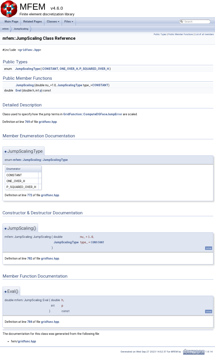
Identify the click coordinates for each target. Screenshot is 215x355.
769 (27, 121)
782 (29, 258)
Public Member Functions (180, 34)
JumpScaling (21, 29)
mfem (5, 29)
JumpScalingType (27, 68)
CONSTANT (50, 68)
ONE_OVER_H (69, 68)
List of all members (204, 34)
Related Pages (32, 21)
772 (29, 195)
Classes (53, 22)
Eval (18, 90)
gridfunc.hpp (29, 50)
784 (29, 321)
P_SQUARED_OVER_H (94, 68)
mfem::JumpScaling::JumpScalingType (40, 160)
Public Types (160, 34)
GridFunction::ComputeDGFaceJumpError (92, 114)
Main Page (11, 21)
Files (69, 22)
